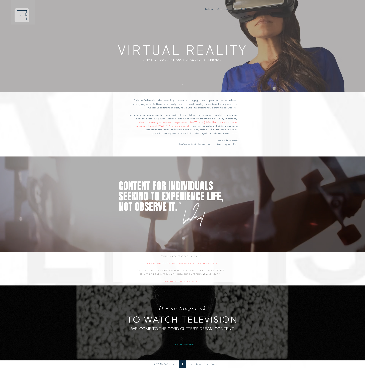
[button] (223, 9)
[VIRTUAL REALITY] (182, 84)
